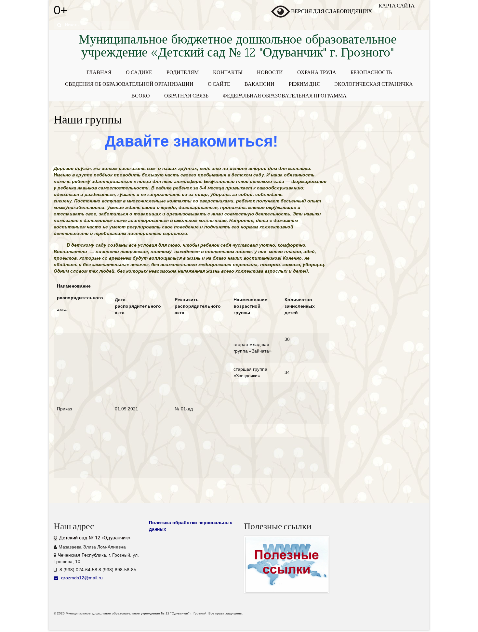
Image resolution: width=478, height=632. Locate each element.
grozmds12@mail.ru (81, 577)
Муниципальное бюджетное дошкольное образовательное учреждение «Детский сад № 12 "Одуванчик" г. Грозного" (237, 47)
